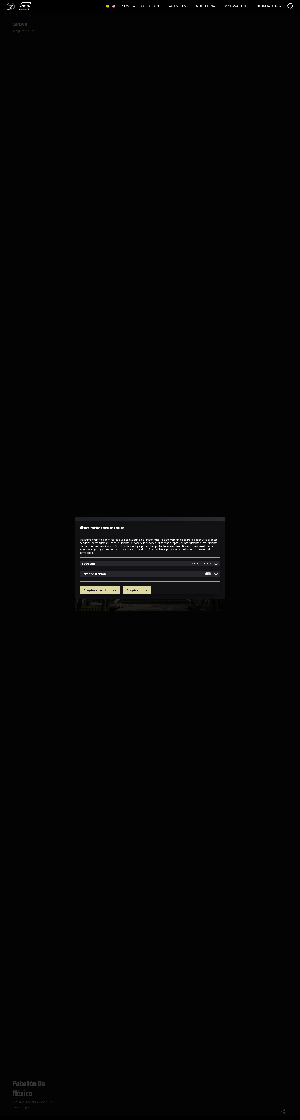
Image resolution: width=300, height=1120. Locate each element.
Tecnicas (88, 563)
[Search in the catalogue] (291, 6)
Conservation (234, 6)
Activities (178, 6)
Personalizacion (94, 574)
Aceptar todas (137, 590)
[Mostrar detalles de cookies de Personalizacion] (216, 574)
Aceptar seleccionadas (100, 590)
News (127, 6)
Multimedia (205, 6)
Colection (150, 6)
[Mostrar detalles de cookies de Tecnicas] (216, 563)
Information (267, 6)
